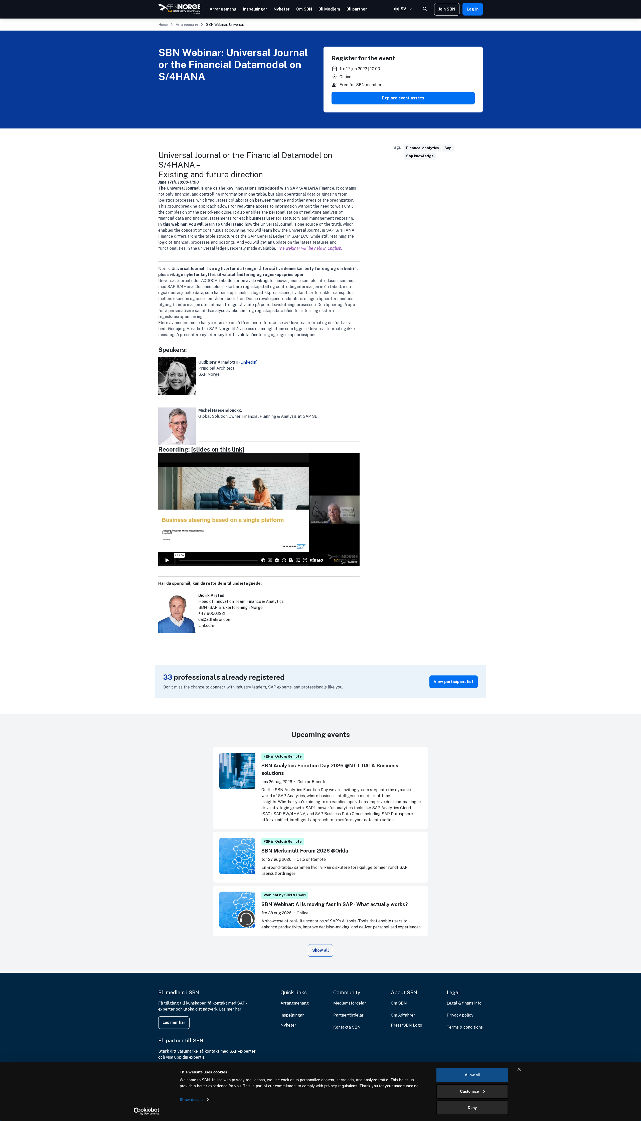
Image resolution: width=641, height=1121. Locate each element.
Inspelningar (255, 9)
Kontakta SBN (347, 1027)
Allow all (472, 1075)
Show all (320, 950)
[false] (425, 9)
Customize (469, 1091)
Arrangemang (223, 9)
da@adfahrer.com (214, 619)
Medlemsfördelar (349, 1003)
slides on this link (217, 449)
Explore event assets (403, 98)
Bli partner (357, 9)
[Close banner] (519, 1069)
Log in (472, 9)
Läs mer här (174, 1022)
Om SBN (304, 9)
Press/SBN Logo (406, 1025)
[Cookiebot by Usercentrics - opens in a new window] (147, 1111)
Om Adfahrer (403, 1015)
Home (163, 25)
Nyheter (282, 9)
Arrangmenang (294, 1003)
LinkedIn (206, 625)
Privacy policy (460, 1015)
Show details (191, 1099)
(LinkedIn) (248, 362)
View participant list (453, 681)
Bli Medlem (329, 9)
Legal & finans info (464, 1003)
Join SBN (446, 9)
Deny (472, 1107)
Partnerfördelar (348, 1015)
